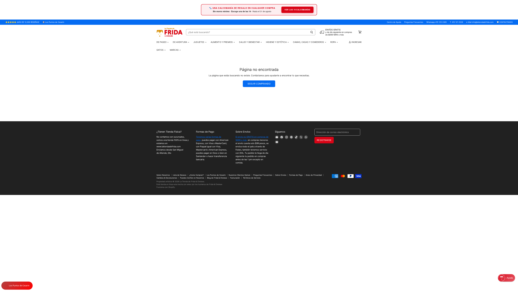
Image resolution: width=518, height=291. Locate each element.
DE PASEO (161, 42)
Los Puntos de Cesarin (216, 175)
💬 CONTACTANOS (505, 22)
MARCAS (174, 50)
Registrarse (324, 140)
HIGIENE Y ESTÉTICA (276, 42)
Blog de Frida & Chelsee (217, 178)
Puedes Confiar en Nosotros (192, 178)
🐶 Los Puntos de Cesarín (53, 22)
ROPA (333, 42)
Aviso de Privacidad (314, 175)
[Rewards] (17, 286)
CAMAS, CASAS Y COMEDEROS (309, 42)
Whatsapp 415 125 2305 (436, 22)
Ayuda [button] (510, 278)
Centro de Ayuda (394, 22)
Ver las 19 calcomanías (297, 9)
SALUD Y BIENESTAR (249, 42)
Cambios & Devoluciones (166, 178)
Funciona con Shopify (165, 187)
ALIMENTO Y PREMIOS (222, 42)
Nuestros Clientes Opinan (239, 175)
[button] (506, 278)
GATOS (160, 50)
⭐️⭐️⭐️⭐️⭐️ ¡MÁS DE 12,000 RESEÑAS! (22, 22)
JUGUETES (199, 42)
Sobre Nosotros (163, 175)
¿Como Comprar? (196, 175)
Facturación (235, 178)
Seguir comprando (259, 83)
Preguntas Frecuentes (413, 22)
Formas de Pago (296, 175)
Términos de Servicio (251, 178)
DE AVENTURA (180, 42)
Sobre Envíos (280, 175)
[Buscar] (311, 32)
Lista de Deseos (179, 175)
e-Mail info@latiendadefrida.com (479, 22)
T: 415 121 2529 (456, 22)
